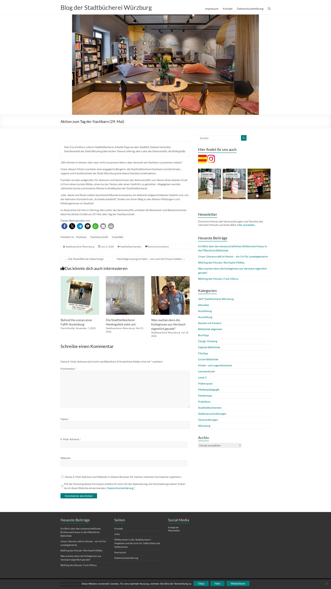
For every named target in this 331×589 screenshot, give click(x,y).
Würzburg (204, 425)
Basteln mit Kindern (210, 323)
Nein (217, 583)
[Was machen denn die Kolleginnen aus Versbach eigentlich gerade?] (170, 277)
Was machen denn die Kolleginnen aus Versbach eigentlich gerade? (168, 324)
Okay (201, 583)
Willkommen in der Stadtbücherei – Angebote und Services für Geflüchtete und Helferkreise (137, 543)
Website (66, 458)
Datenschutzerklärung (250, 8)
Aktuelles (203, 304)
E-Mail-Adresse (71, 439)
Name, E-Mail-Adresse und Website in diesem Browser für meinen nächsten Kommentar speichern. (123, 476)
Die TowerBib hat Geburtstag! (84, 258)
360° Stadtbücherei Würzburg (216, 298)
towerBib (117, 236)
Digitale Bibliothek (209, 347)
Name (65, 419)
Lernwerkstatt (206, 371)
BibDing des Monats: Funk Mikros (218, 278)
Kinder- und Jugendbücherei (215, 365)
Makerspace (205, 383)
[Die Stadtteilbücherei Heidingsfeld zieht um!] (125, 277)
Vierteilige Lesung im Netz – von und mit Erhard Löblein (151, 258)
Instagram (173, 527)
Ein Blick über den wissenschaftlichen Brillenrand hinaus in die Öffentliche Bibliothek (81, 532)
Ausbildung (205, 311)
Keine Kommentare (158, 246)
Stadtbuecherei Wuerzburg (80, 246)
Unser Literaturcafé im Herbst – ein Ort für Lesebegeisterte (233, 256)
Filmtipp (203, 353)
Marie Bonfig (67, 328)
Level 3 (202, 377)
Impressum (211, 8)
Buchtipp (203, 335)
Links (117, 534)
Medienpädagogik (208, 389)
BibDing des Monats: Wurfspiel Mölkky (221, 262)
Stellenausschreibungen (212, 413)
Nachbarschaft (99, 236)
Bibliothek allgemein (210, 329)
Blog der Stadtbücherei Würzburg (106, 7)
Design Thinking (207, 341)
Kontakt (228, 8)
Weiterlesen (238, 583)
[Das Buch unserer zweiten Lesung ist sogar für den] (209, 184)
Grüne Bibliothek (208, 359)
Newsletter (174, 530)
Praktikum (204, 401)
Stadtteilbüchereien (130, 246)
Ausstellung (205, 317)
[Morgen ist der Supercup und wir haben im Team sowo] (259, 184)
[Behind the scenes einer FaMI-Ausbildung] (80, 277)
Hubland (81, 236)
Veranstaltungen (208, 419)
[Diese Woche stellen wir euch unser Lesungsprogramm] (234, 184)
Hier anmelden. (246, 224)
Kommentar (68, 368)
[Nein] (326, 583)
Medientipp (205, 395)
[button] (64, 226)
